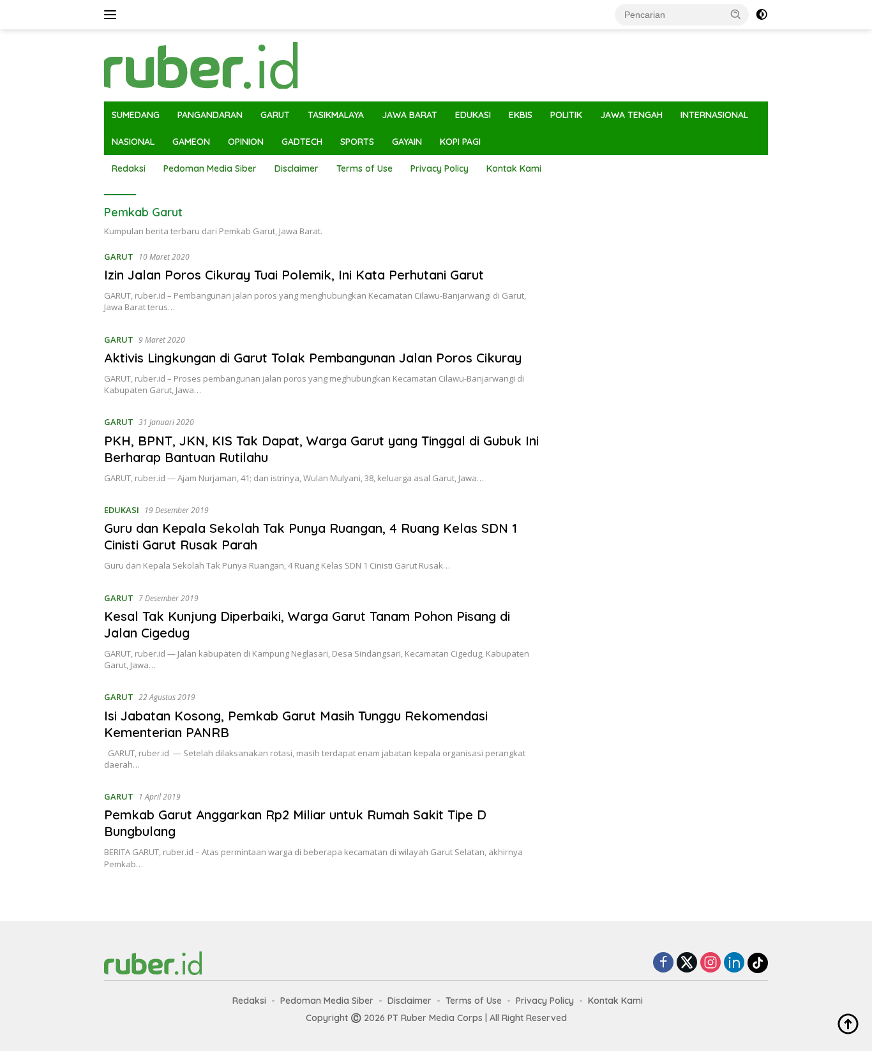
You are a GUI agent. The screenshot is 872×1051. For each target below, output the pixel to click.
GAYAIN (407, 141)
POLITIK (566, 115)
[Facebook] (663, 963)
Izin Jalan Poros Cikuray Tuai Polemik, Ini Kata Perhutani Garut (294, 275)
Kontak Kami (513, 168)
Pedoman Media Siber (210, 168)
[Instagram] (710, 963)
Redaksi (129, 168)
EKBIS (520, 115)
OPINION (246, 141)
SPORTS (357, 141)
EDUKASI (473, 115)
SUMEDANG (136, 115)
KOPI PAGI (460, 141)
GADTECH (302, 141)
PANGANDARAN (210, 115)
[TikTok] (758, 963)
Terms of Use (364, 168)
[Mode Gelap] (761, 15)
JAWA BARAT (409, 115)
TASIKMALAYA (336, 115)
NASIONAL (133, 141)
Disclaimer (296, 168)
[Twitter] (687, 963)
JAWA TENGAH (631, 115)
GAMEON (191, 141)
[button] (736, 14)
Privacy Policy (439, 168)
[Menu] (112, 15)
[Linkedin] (734, 963)
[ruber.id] (285, 64)
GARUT (275, 115)
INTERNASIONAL (714, 115)
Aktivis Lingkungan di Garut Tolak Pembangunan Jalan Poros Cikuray (313, 358)
